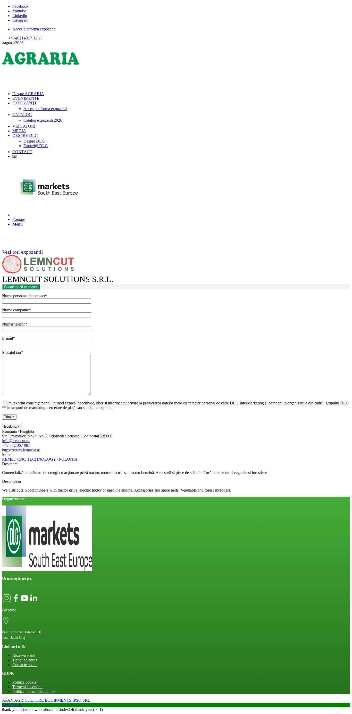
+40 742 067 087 (16, 445)
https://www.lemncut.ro (21, 450)
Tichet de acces (24, 660)
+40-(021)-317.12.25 (25, 38)
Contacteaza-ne (24, 664)
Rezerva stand (23, 655)
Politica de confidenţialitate (34, 691)
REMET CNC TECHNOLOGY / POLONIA (40, 459)
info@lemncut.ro (16, 440)
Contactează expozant (21, 287)
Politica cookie (24, 682)
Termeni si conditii (27, 687)
